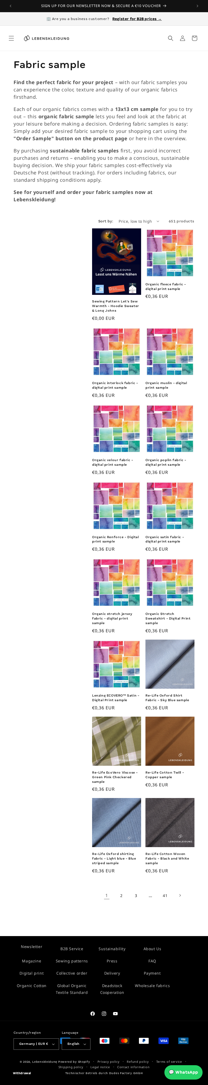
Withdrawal (22, 1073)
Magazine (31, 960)
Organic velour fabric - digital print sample (112, 462)
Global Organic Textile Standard (72, 989)
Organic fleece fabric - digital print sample (165, 286)
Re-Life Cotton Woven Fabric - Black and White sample (167, 858)
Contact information (133, 1067)
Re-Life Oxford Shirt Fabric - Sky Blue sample (167, 698)
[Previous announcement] (11, 6)
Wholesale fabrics (152, 985)
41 (165, 895)
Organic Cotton (32, 985)
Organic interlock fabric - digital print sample (115, 385)
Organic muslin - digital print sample (166, 385)
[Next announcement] (197, 6)
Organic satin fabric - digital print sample (164, 539)
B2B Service (71, 948)
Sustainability (112, 948)
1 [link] (106, 895)
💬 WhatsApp (183, 1072)
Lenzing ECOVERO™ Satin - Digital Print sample (115, 698)
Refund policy (138, 1062)
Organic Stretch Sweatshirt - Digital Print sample (168, 618)
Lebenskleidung (44, 1061)
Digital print (32, 973)
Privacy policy (109, 1062)
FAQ (152, 960)
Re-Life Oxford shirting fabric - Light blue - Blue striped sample (114, 858)
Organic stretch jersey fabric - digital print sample (112, 618)
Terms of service (169, 1062)
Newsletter (31, 946)
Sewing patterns (72, 960)
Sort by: (105, 221)
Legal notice (100, 1067)
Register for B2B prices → (137, 19)
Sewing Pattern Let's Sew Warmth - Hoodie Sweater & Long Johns (115, 305)
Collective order (71, 973)
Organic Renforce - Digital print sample (115, 539)
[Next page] (180, 895)
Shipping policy (70, 1067)
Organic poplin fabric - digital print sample (165, 462)
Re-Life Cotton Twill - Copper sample (164, 775)
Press (112, 960)
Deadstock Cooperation (112, 989)
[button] (11, 38)
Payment (152, 973)
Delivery (112, 973)
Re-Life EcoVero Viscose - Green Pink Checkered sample (115, 777)
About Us (152, 948)
